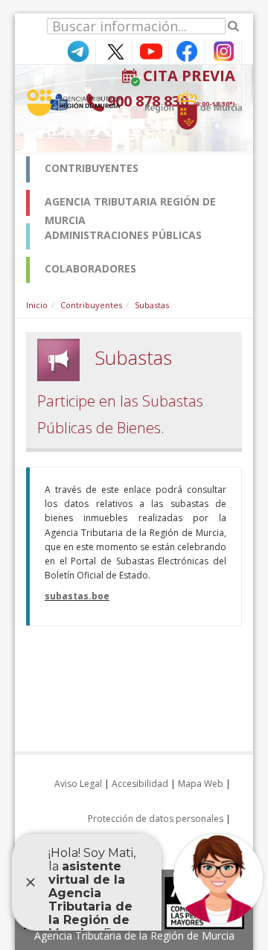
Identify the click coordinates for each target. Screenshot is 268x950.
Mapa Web (200, 783)
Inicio (37, 304)
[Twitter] (114, 50)
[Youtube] (150, 50)
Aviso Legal (78, 783)
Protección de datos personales (155, 818)
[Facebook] (187, 50)
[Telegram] (77, 50)
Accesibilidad (140, 783)
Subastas (152, 304)
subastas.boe (77, 596)
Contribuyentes (91, 304)
